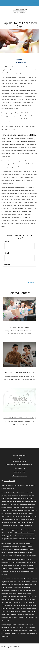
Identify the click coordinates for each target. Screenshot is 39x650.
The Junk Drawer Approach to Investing (20, 418)
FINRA (3, 549)
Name (6, 241)
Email (6, 253)
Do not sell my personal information (25, 539)
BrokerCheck (10, 488)
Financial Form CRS (9, 481)
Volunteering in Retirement (19, 327)
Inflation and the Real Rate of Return (19, 372)
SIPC (6, 549)
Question (6, 265)
